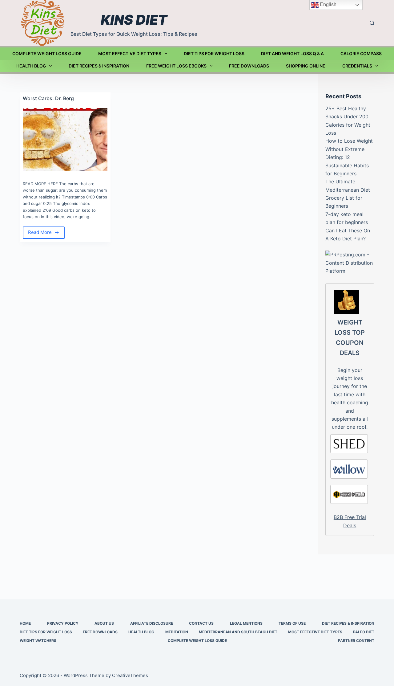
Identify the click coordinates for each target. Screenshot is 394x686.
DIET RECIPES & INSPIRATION (99, 65)
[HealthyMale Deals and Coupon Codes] (349, 494)
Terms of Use (292, 623)
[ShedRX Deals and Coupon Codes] (349, 443)
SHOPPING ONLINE (305, 65)
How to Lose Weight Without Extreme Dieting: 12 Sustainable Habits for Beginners (349, 157)
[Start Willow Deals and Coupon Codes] (349, 469)
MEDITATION (176, 632)
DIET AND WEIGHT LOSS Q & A (292, 53)
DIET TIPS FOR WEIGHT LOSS (214, 53)
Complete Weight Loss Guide (197, 640)
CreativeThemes (130, 675)
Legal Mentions (246, 623)
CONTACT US (201, 623)
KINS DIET (134, 19)
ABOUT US (104, 623)
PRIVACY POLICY (62, 623)
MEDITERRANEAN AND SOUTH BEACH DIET (238, 632)
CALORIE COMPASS (361, 53)
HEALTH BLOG (31, 65)
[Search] (372, 23)
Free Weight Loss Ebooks (176, 65)
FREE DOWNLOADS (249, 65)
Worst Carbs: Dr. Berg (48, 98)
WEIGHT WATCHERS (38, 640)
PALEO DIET (363, 632)
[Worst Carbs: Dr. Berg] (65, 139)
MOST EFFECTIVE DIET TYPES (129, 53)
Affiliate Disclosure (151, 623)
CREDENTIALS (357, 65)
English (327, 4)
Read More (43, 234)
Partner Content (356, 640)
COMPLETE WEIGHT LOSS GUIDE (47, 53)
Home (25, 623)
